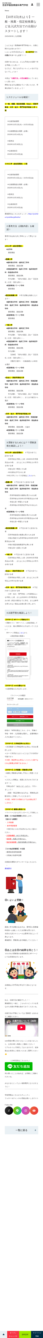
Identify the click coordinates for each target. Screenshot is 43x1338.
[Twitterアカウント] (9, 1114)
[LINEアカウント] (17, 1114)
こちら (29, 475)
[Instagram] (26, 1114)
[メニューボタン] (38, 4)
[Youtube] (34, 1114)
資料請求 (25, 1334)
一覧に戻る (21, 1130)
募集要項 (8, 868)
